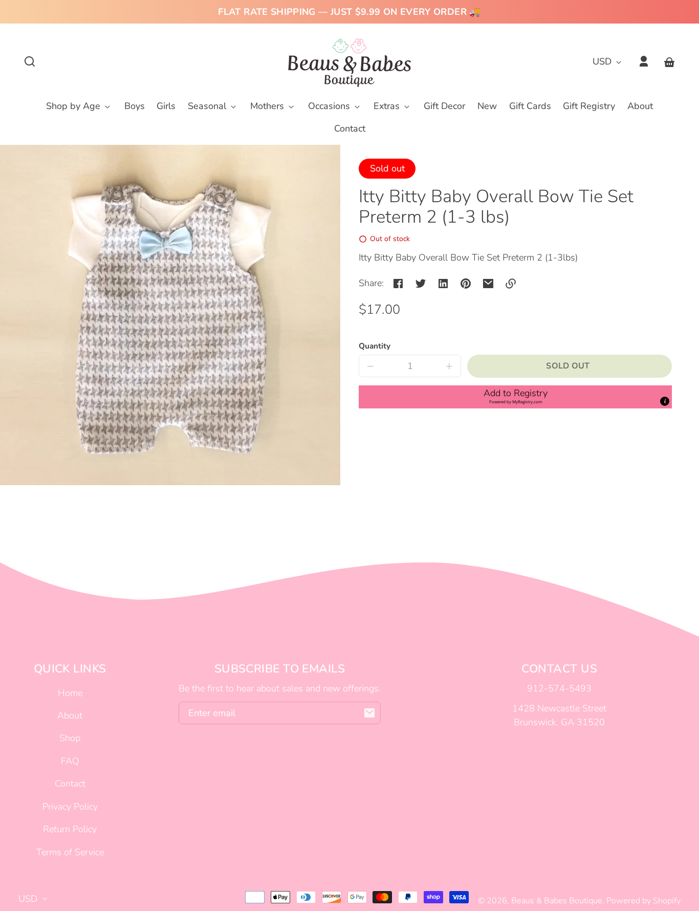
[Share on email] (488, 283)
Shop (69, 738)
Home (70, 693)
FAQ (70, 761)
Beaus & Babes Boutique (556, 900)
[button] (29, 61)
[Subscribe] (369, 713)
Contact (70, 783)
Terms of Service (70, 852)
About (69, 715)
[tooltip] (664, 401)
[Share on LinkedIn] (443, 283)
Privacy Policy (70, 806)
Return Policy (70, 829)
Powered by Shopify (643, 900)
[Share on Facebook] (398, 283)
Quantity (374, 346)
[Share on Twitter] (420, 283)
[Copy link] (510, 283)
